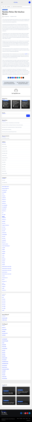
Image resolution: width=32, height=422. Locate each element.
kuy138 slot (4, 197)
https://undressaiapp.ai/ (6, 245)
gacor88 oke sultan (5, 361)
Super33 (3, 264)
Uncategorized (5, 9)
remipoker (3, 251)
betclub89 (3, 331)
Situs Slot (3, 236)
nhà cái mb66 (4, 329)
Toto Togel (3, 214)
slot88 (3, 288)
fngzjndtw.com (7, 16)
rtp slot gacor (4, 376)
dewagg (3, 262)
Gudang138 (4, 240)
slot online (3, 284)
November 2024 (4, 153)
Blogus (13, 418)
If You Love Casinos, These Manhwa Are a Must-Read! (10, 122)
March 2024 (4, 171)
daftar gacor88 (4, 357)
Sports (27, 418)
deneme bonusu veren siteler (6, 266)
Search (3, 112)
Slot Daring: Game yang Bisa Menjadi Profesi (9, 131)
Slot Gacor (3, 238)
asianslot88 (4, 344)
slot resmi (3, 227)
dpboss (3, 216)
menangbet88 (4, 207)
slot (2, 212)
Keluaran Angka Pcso (5, 188)
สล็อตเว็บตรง (4, 199)
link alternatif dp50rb (5, 369)
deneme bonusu (4, 272)
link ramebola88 (4, 205)
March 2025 (4, 144)
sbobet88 (3, 221)
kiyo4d (3, 342)
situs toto (3, 350)
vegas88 (3, 247)
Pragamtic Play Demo (5, 225)
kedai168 (3, 260)
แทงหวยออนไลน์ (4, 348)
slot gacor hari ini (5, 277)
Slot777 (3, 279)
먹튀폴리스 (3, 286)
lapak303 (3, 253)
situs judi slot (4, 359)
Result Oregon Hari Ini (5, 186)
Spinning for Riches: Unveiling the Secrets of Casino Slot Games (16, 103)
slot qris (3, 295)
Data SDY (3, 230)
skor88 (3, 257)
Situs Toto (3, 223)
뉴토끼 (3, 283)
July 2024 (3, 162)
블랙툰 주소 (4, 327)
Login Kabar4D (4, 234)
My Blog (4, 413)
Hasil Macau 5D (4, 190)
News (24, 418)
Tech (29, 418)
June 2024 (4, 164)
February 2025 (4, 146)
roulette (3, 275)
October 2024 (4, 155)
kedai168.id (4, 217)
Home (18, 418)
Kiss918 (26, 53)
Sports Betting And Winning (6, 129)
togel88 (3, 249)
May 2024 (3, 166)
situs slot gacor (4, 365)
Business (3, 180)
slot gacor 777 (4, 281)
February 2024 (4, 173)
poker (3, 297)
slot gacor (3, 195)
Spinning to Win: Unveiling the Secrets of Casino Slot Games (12, 127)
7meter (3, 255)
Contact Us (28, 420)
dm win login (4, 346)
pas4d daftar (4, 232)
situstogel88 (4, 192)
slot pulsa (3, 299)
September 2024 (5, 157)
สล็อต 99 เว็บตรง (4, 367)
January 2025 (4, 148)
